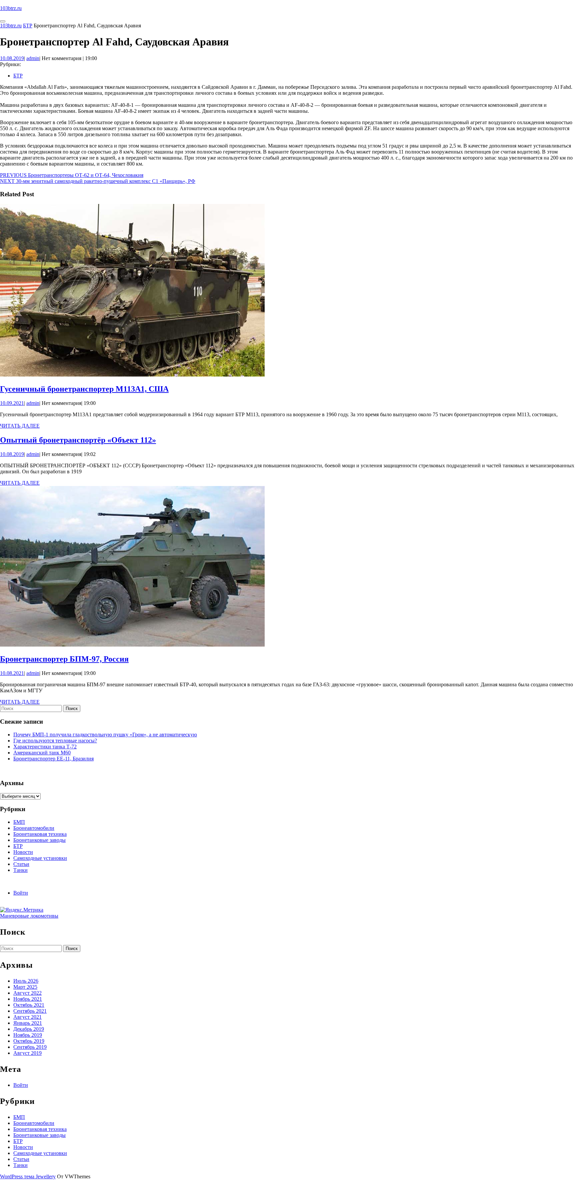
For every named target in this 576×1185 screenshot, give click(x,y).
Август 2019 (27, 1053)
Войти (20, 893)
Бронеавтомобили (33, 828)
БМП (19, 822)
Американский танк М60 (42, 752)
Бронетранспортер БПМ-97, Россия (64, 659)
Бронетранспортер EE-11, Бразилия (53, 758)
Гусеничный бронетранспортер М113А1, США (84, 389)
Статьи (21, 864)
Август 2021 (27, 1017)
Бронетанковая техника (40, 834)
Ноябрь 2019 (27, 1035)
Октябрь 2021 (28, 1005)
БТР (27, 25)
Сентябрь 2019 (30, 1047)
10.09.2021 (12, 403)
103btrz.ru (11, 8)
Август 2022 (27, 993)
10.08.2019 (12, 58)
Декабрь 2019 (28, 1029)
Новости (23, 852)
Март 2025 (25, 987)
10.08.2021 (12, 673)
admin (32, 58)
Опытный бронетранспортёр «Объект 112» (78, 440)
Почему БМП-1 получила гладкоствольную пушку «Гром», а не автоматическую (105, 734)
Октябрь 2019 (28, 1041)
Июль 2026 (25, 981)
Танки (20, 870)
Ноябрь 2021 (27, 999)
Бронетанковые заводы (39, 840)
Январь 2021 (27, 1023)
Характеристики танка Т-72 (45, 746)
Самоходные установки (40, 858)
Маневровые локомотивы (29, 916)
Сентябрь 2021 (30, 1011)
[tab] (2, 21)
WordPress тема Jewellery (28, 1176)
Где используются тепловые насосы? (55, 740)
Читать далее (20, 426)
